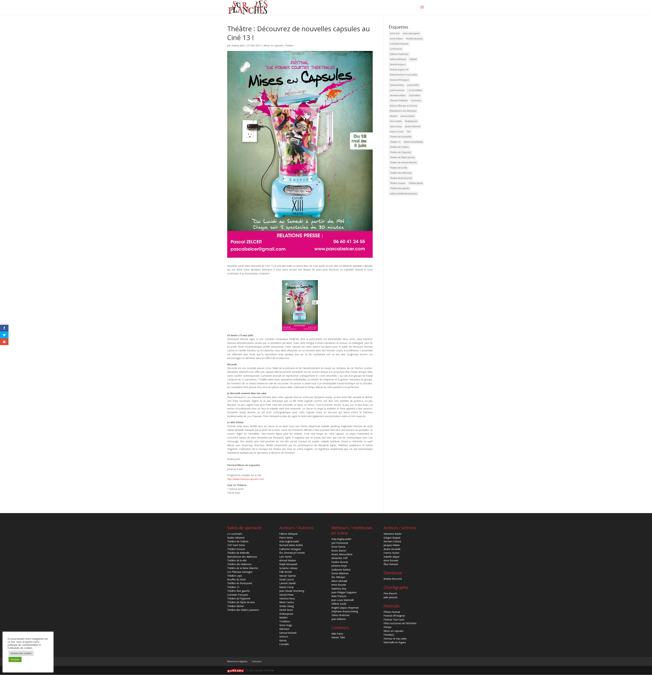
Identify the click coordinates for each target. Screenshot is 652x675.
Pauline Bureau (339, 562)
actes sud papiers (411, 33)
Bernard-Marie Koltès (291, 545)
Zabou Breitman (340, 615)
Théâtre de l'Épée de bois (402, 157)
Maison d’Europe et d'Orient (403, 105)
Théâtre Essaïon (397, 183)
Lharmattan (414, 95)
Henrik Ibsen (286, 609)
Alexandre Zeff (339, 558)
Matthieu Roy (338, 588)
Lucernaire (416, 100)
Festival (413, 59)
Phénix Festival (392, 611)
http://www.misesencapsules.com (245, 479)
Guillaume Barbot (341, 569)
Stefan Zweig (286, 606)
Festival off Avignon (394, 615)
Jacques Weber (392, 545)
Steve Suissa (396, 126)
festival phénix (397, 85)
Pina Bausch (390, 593)
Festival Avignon (397, 64)
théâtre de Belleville (413, 142)
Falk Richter (285, 571)
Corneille (284, 644)
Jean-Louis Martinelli (342, 600)
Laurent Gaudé (287, 583)
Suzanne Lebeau (288, 568)
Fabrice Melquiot (398, 59)
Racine (283, 640)
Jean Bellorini (338, 619)
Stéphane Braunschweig (344, 611)
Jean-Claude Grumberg (291, 590)
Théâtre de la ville (237, 560)
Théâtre (289, 45)
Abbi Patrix (337, 633)
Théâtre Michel (416, 183)
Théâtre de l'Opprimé (400, 152)
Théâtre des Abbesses (401, 172)
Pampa (387, 627)
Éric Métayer (338, 577)
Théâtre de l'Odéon (399, 147)
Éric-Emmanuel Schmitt (292, 552)
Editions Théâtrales (399, 54)
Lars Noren (285, 556)
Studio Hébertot (412, 126)
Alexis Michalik (339, 581)
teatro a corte (396, 131)
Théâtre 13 (395, 142)
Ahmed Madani (287, 560)
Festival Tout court (394, 619)
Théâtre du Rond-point (401, 178)
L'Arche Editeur (415, 90)
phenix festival (407, 116)
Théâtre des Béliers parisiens (243, 609)
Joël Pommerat (397, 90)
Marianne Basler (393, 533)
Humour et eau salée (395, 638)
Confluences (396, 48)
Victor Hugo (285, 625)
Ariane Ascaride (392, 549)
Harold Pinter (286, 594)
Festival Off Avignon (399, 79)
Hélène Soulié (338, 603)
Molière (393, 116)
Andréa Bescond (393, 578)
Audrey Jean (237, 45)
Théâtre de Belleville (238, 552)
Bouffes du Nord (414, 38)
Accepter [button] (15, 659)
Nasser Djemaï (287, 575)
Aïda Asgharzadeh (289, 541)
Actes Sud (394, 33)
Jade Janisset (390, 597)
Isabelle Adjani (391, 556)
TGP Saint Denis (236, 545)
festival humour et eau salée (403, 74)
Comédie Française (399, 43)
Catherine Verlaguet (290, 549)
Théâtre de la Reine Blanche (403, 162)
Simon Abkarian (340, 573)
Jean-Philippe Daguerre (344, 592)
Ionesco (283, 636)
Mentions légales (237, 661)
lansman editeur (398, 95)
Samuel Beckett (288, 632)
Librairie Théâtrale (399, 100)
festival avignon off (399, 69)
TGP (409, 131)
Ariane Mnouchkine (341, 554)
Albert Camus (286, 602)
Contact (256, 661)
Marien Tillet (338, 637)
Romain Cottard (392, 541)
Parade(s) (389, 634)
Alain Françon (338, 596)
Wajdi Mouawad (288, 564)
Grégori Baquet (392, 537)
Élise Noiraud (391, 564)
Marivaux (284, 628)
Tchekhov (284, 621)
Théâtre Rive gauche (399, 188)
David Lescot (286, 579)
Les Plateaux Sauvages (239, 571)
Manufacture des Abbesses (403, 110)
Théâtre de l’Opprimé (238, 598)
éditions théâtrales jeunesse (403, 193)
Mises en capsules (274, 45)
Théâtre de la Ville (398, 167)
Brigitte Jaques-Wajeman (345, 607)
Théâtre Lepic (234, 575)
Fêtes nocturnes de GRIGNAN (400, 623)
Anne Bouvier (338, 584)
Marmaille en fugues (395, 642)
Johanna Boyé (339, 565)
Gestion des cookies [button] (21, 653)
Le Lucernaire (234, 533)
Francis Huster (391, 552)
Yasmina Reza (287, 598)
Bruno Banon (338, 550)
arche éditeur (396, 38)
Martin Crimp (286, 587)
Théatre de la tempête (400, 136)
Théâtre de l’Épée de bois (241, 602)
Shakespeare (411, 121)
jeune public (413, 85)
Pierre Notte (396, 121)
